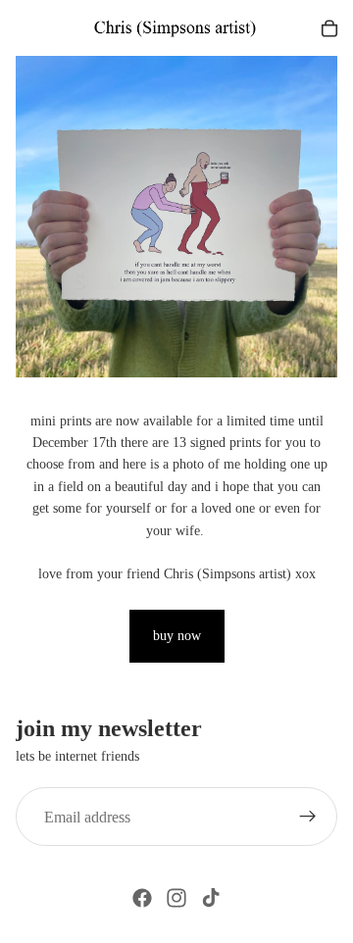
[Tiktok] (211, 898)
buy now (177, 635)
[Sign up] (307, 816)
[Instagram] (176, 898)
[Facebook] (142, 898)
